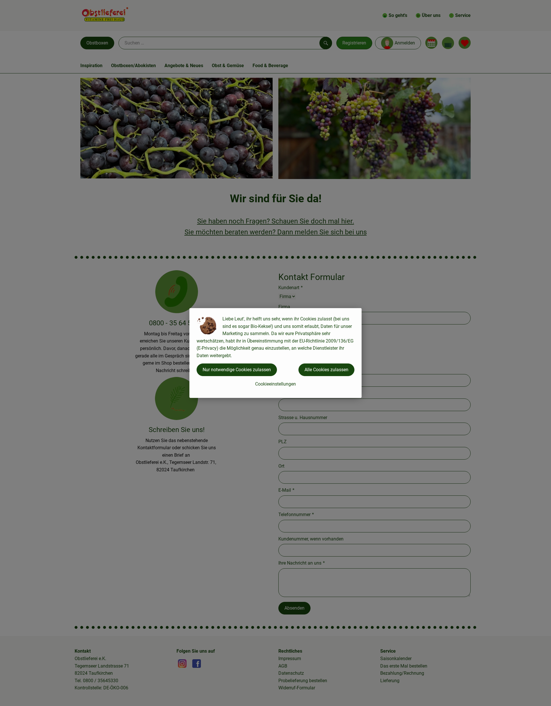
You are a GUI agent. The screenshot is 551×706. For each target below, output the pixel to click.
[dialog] (275, 353)
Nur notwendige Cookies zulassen (237, 369)
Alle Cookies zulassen (326, 369)
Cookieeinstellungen (275, 384)
